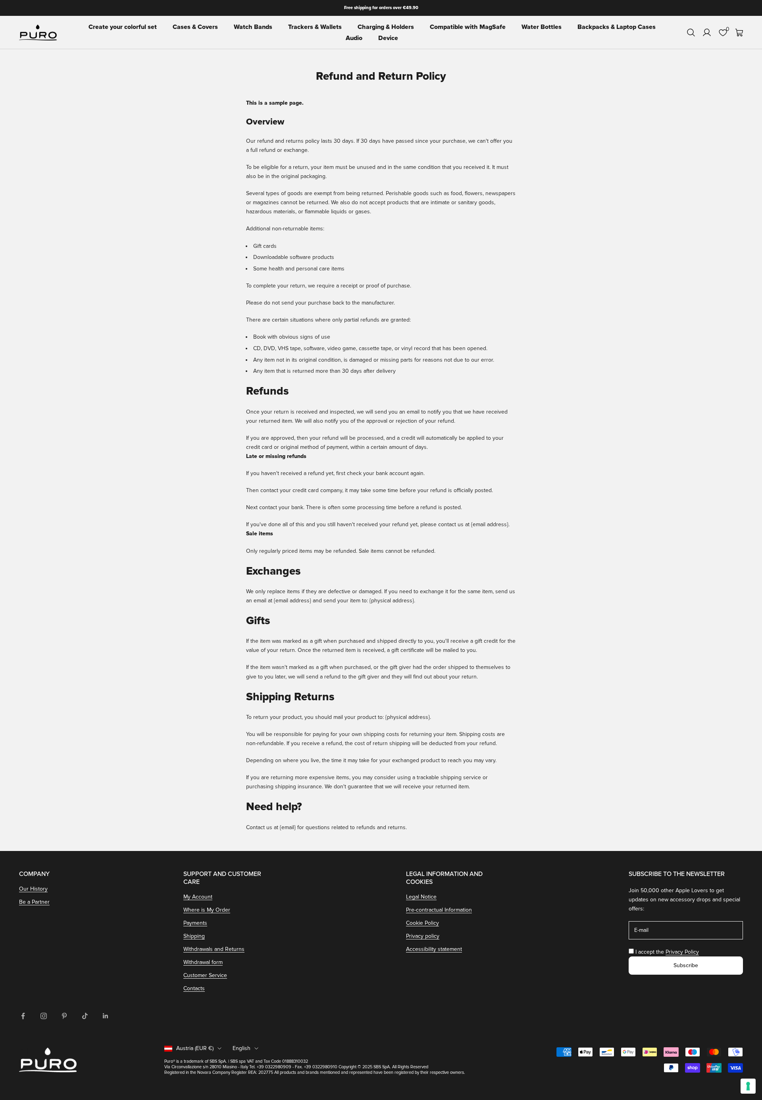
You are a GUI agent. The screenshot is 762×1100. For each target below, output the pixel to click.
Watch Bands (253, 27)
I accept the (667, 952)
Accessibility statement (434, 949)
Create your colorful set (123, 27)
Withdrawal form (203, 962)
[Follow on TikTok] (85, 1016)
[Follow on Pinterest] (64, 1016)
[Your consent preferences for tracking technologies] (748, 1086)
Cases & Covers (195, 27)
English (241, 1048)
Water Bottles (541, 27)
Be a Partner (34, 902)
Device (388, 38)
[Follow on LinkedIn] (106, 1016)
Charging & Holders (386, 27)
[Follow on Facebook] (23, 1016)
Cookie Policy (422, 923)
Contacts (194, 988)
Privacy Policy (682, 952)
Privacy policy (422, 936)
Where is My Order (206, 909)
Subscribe (685, 965)
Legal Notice (421, 896)
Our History (33, 888)
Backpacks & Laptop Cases (616, 27)
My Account (197, 896)
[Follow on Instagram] (44, 1016)
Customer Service (205, 975)
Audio (354, 38)
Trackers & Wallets (315, 27)
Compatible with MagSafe (468, 27)
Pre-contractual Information (439, 909)
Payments (195, 923)
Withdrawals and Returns (213, 949)
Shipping (194, 936)
